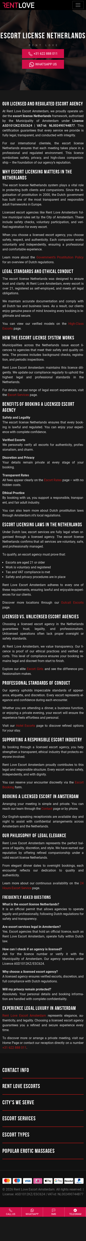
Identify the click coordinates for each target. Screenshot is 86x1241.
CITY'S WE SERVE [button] (18, 1103)
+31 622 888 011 (45, 54)
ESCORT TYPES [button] (16, 1135)
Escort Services (18, 395)
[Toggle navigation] (78, 5)
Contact (46, 809)
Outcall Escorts (72, 602)
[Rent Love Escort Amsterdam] (18, 5)
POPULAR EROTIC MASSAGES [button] (28, 1151)
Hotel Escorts (25, 726)
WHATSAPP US (45, 64)
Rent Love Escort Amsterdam (24, 1015)
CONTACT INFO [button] (15, 1070)
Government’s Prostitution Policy (60, 257)
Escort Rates (53, 480)
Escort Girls (35, 669)
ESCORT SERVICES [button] (19, 1119)
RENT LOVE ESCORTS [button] (21, 1086)
